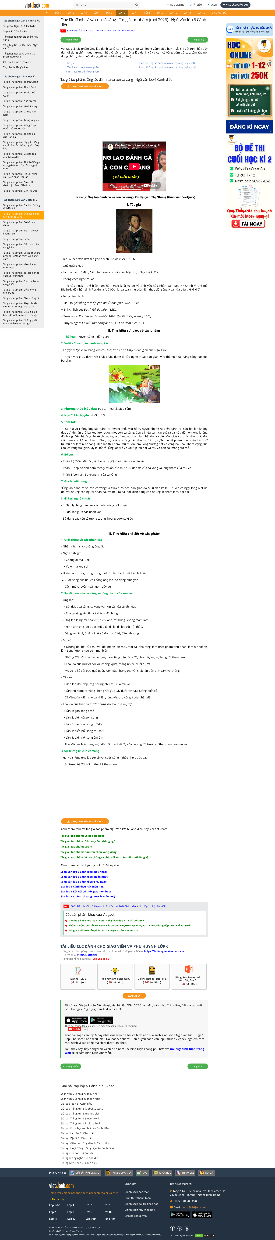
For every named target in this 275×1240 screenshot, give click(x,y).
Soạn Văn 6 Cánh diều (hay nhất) (79, 1094)
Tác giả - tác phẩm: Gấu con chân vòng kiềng (21, 246)
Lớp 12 (201, 12)
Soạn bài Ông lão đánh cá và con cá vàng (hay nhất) (167, 63)
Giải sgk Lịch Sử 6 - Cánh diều (77, 1133)
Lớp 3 (84, 12)
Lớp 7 (135, 12)
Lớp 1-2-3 (54, 1205)
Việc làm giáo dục (237, 4)
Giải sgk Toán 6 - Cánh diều (76, 1103)
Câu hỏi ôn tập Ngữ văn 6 (17, 62)
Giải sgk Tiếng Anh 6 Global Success (81, 1108)
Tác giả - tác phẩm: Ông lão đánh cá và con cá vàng (21, 215)
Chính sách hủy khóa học (140, 1209)
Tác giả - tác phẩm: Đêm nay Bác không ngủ (20, 232)
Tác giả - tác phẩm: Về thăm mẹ (20, 106)
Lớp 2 (71, 12)
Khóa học (165, 1172)
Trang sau (197, 39)
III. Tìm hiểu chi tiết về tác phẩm (82, 71)
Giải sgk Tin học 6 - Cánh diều (77, 1153)
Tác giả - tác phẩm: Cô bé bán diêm (19, 223)
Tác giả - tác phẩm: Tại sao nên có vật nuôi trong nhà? (21, 274)
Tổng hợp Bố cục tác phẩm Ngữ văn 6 (20, 46)
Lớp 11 (187, 12)
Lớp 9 (160, 12)
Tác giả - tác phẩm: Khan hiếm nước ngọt (19, 266)
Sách (213, 4)
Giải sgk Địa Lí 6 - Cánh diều (76, 1138)
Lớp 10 (173, 12)
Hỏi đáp (209, 1172)
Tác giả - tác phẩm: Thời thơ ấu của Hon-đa (19, 135)
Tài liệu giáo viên (121, 1172)
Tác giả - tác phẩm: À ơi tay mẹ (19, 100)
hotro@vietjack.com (194, 1207)
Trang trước (71, 39)
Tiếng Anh (109, 1218)
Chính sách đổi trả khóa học (141, 1204)
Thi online (188, 1172)
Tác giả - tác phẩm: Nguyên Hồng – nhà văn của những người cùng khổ (21, 145)
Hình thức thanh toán (138, 1198)
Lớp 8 (147, 12)
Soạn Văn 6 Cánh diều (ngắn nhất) (80, 1098)
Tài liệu (197, 4)
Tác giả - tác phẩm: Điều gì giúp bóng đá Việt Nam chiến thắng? (20, 313)
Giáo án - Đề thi (221, 12)
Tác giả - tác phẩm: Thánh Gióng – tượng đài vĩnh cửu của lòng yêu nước (21, 165)
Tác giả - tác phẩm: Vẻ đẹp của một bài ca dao (19, 155)
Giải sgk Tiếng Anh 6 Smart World (80, 1118)
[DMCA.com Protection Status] (207, 1235)
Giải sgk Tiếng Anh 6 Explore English (81, 1123)
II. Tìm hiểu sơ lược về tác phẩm (82, 67)
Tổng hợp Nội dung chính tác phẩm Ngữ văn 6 (19, 55)
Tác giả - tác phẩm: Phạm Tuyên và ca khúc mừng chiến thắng (20, 305)
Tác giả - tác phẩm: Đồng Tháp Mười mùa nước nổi (19, 127)
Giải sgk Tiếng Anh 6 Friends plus (80, 1113)
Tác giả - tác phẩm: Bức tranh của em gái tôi (21, 283)
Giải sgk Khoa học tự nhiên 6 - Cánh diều (84, 1128)
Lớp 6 (122, 12)
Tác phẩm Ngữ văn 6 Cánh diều (20, 26)
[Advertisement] (134, 116)
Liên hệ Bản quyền (136, 1216)
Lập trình (90, 1218)
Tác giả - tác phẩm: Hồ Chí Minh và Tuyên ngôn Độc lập (20, 175)
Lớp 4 (96, 12)
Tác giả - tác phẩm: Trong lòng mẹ (21, 120)
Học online (177, 4)
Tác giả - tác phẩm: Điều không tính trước (19, 291)
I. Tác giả (69, 63)
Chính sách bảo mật (137, 1192)
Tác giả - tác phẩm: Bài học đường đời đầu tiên (21, 207)
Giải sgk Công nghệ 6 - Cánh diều (79, 1158)
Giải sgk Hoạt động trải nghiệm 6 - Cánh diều (87, 1148)
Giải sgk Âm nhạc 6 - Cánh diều (78, 1163)
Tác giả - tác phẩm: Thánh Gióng (20, 81)
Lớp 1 (58, 12)
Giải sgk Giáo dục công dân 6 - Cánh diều (84, 1143)
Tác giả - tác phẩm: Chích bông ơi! (21, 298)
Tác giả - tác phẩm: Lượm (16, 239)
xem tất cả (134, 995)
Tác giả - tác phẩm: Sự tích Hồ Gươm (19, 94)
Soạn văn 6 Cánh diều (15, 31)
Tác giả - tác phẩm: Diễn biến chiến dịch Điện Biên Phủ (18, 184)
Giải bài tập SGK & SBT (88, 1172)
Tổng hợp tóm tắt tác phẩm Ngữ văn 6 (20, 38)
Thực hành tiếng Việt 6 (15, 67)
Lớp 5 (109, 12)
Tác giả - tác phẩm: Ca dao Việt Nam (19, 113)
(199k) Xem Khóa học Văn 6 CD (87, 86)
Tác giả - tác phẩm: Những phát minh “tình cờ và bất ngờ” (20, 322)
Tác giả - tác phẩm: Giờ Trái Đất (20, 190)
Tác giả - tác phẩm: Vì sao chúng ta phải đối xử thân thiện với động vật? (21, 255)
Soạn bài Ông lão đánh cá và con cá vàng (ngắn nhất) (167, 67)
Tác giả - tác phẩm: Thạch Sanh (19, 87)
